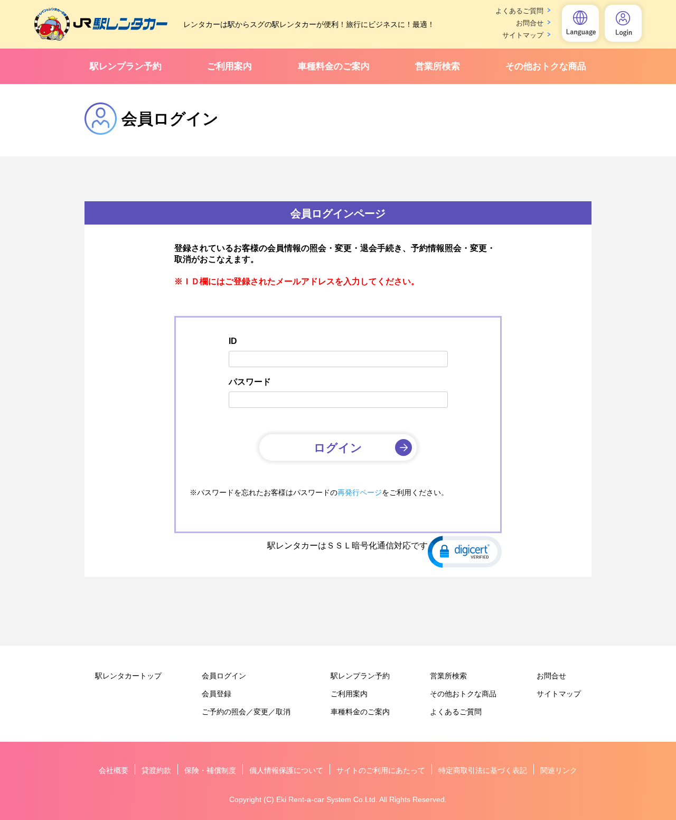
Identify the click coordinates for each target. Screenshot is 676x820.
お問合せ (529, 23)
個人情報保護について (286, 770)
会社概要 (113, 770)
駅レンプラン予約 (126, 66)
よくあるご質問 (519, 10)
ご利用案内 (229, 66)
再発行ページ (359, 492)
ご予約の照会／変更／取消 (246, 711)
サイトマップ (522, 35)
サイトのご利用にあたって (380, 770)
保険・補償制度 (210, 770)
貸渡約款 (156, 770)
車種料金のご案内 (334, 66)
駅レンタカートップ (128, 676)
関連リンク (558, 770)
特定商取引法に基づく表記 (482, 770)
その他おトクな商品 (545, 66)
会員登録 (216, 693)
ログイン (338, 447)
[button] (465, 551)
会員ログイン (224, 676)
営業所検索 (437, 66)
